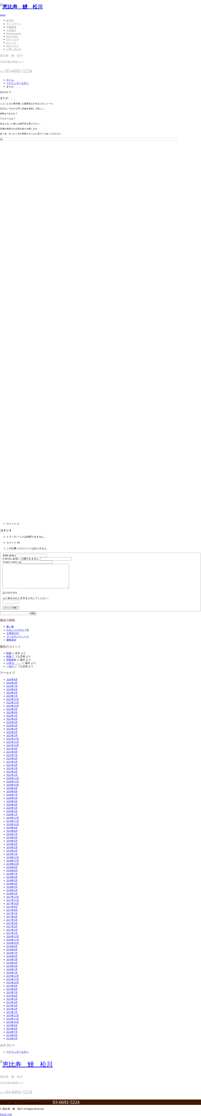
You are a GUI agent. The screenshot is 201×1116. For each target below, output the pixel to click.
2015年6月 (12, 995)
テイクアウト (13, 23)
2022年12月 (12, 699)
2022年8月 (12, 712)
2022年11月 (12, 702)
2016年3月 (12, 966)
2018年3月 (12, 887)
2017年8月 (12, 910)
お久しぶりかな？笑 (17, 630)
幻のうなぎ (12, 39)
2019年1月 (12, 854)
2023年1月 (12, 696)
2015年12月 (12, 976)
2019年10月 (12, 824)
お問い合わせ (13, 49)
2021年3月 (12, 768)
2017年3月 (12, 926)
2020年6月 (12, 798)
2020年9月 (12, 788)
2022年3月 (12, 729)
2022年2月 (12, 732)
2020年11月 (12, 781)
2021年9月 (12, 748)
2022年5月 (12, 722)
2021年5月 (12, 762)
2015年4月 (12, 1002)
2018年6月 (12, 877)
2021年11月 (12, 742)
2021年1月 (12, 775)
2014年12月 (12, 1015)
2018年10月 (12, 864)
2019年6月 (12, 837)
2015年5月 (12, 999)
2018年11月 (12, 860)
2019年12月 (12, 818)
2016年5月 (12, 959)
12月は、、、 (13, 663)
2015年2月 (12, 1009)
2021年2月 (12, 771)
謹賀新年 (11, 659)
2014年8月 (12, 1028)
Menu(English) (13, 33)
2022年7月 (12, 715)
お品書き (11, 30)
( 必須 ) (9, 555)
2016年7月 (12, 953)
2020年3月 (12, 808)
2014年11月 (12, 1018)
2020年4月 (12, 804)
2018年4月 (12, 883)
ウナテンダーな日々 (17, 1052)
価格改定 (11, 639)
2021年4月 (12, 765)
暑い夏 (10, 626)
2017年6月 (12, 916)
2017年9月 (12, 906)
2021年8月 (12, 752)
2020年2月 (12, 811)
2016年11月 (12, 939)
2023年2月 (12, 692)
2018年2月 (12, 890)
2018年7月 (12, 874)
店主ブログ (12, 46)
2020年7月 (12, 794)
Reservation (12, 36)
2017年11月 (12, 900)
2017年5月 (12, 920)
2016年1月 (12, 972)
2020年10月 (12, 785)
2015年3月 (12, 1005)
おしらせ (11, 42)
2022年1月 (12, 735)
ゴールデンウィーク (17, 636)
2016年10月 (12, 943)
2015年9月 (12, 986)
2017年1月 (12, 933)
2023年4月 (12, 689)
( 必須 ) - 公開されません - (21, 558)
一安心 (10, 666)
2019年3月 (12, 847)
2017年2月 (12, 930)
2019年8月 (12, 831)
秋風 (8, 653)
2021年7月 (12, 755)
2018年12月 (12, 857)
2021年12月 (12, 738)
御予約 (10, 20)
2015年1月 (12, 1012)
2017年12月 (12, 897)
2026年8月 (12, 679)
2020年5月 (12, 801)
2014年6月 (12, 1035)
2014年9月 (12, 1025)
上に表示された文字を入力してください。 (26, 598)
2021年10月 (12, 745)
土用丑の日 (12, 633)
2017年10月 (12, 903)
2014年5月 (12, 1038)
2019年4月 (12, 844)
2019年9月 (12, 827)
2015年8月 (12, 989)
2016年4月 (12, 962)
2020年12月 (12, 778)
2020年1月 (12, 814)
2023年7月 (12, 686)
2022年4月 (12, 725)
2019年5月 (12, 841)
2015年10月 (12, 982)
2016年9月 (12, 946)
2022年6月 (12, 719)
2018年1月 (12, 893)
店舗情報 (11, 27)
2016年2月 (12, 969)
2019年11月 (12, 821)
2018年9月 (12, 867)
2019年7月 (12, 834)
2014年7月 (12, 1032)
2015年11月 (12, 979)
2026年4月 (12, 682)
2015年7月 (12, 992)
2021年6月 (12, 758)
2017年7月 (12, 913)
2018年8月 (12, 870)
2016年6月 (12, 956)
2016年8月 (12, 949)
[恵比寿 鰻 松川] (21, 6)
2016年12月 (12, 936)
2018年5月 (12, 880)
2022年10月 (12, 706)
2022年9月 (12, 709)
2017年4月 (12, 923)
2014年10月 (12, 1022)
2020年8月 (12, 791)
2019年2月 (12, 850)
